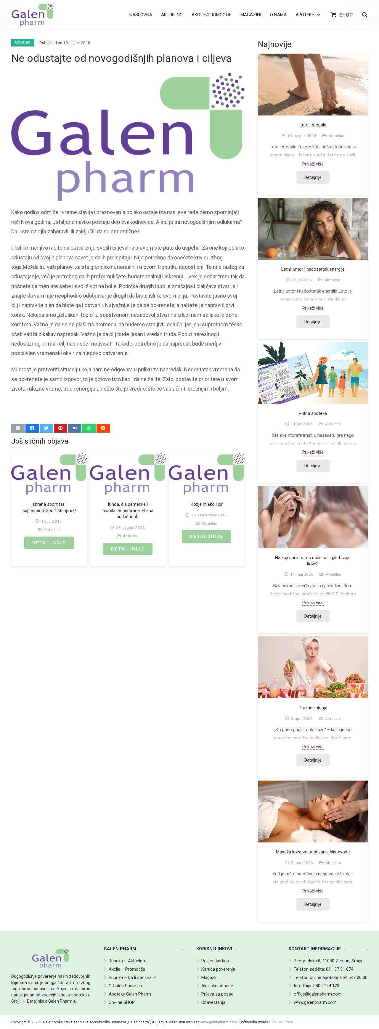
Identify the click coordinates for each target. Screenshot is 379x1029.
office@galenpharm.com (318, 994)
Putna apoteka (313, 413)
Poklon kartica (215, 961)
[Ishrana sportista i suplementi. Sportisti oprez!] (49, 474)
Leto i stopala (313, 125)
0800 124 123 (326, 985)
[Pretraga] (365, 15)
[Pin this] (60, 428)
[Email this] (18, 428)
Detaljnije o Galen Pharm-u (51, 1001)
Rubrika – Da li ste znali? (132, 977)
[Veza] (32, 15)
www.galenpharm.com (315, 1002)
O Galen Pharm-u (125, 985)
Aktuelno (52, 529)
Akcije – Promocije (127, 969)
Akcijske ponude (217, 985)
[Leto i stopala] (313, 84)
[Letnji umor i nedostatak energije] (313, 229)
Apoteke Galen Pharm (130, 994)
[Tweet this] (46, 428)
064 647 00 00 (353, 977)
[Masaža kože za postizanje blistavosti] (313, 811)
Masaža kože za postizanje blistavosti (313, 852)
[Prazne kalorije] (313, 667)
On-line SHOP (122, 1002)
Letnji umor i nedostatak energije (313, 269)
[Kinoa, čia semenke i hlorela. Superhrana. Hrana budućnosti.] (128, 474)
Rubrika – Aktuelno (127, 961)
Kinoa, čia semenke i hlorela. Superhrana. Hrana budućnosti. (127, 510)
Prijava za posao (217, 994)
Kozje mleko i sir (207, 504)
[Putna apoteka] (313, 373)
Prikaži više (313, 164)
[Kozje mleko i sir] (207, 474)
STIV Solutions (281, 1022)
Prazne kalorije (313, 707)
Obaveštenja (213, 1002)
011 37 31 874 (339, 969)
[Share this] (32, 428)
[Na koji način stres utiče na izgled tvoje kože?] (313, 517)
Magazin (209, 977)
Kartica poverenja (218, 969)
